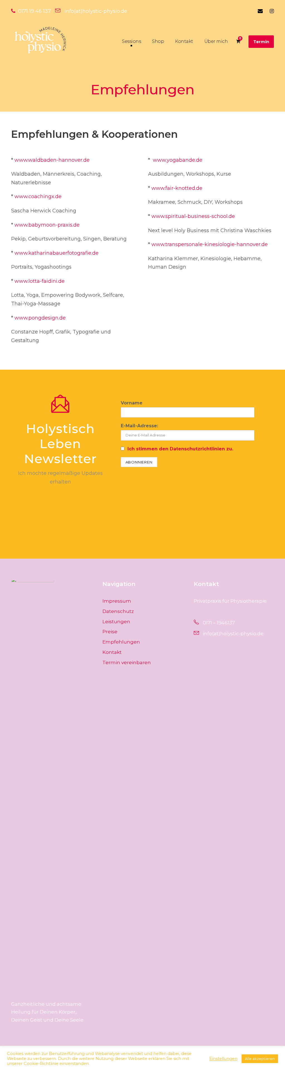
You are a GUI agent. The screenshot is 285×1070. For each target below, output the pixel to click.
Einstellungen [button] (223, 1058)
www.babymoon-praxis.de (47, 225)
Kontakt (184, 41)
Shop (158, 41)
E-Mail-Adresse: (139, 425)
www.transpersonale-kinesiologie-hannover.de (209, 244)
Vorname (131, 403)
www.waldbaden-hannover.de (52, 160)
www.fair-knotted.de (176, 188)
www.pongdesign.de (40, 318)
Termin (261, 41)
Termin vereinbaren (126, 662)
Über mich (216, 41)
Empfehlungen (121, 642)
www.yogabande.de (177, 160)
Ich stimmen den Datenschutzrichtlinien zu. (180, 448)
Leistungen (116, 621)
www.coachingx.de (37, 196)
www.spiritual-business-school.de (193, 216)
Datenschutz (118, 611)
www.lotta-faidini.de (39, 281)
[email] (260, 11)
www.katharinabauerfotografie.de (56, 253)
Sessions (131, 41)
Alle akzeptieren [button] (260, 1058)
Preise (109, 631)
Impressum (116, 601)
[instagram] (272, 11)
